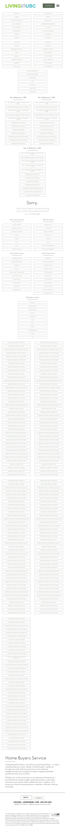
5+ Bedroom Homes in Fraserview (16, 653)
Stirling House (16, 249)
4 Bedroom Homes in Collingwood (48, 494)
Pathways (32, 316)
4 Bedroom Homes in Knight (49, 539)
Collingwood (17, 27)
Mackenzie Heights (16, 49)
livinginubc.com (31, 802)
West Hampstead (48, 289)
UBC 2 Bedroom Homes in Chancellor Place (47, 103)
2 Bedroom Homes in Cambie (49, 346)
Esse (17, 242)
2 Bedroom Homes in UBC (49, 464)
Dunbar (17, 34)
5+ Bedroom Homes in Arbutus (16, 618)
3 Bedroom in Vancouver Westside (32, 188)
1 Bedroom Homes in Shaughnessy (16, 436)
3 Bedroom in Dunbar (32, 181)
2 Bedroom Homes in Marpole (48, 412)
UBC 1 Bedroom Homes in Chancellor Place (18, 103)
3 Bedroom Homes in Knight (16, 539)
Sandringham (48, 265)
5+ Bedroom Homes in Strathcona (16, 734)
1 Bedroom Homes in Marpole (16, 412)
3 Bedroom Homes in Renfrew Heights (16, 571)
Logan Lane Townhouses (16, 272)
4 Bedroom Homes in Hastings (49, 522)
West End (32, 88)
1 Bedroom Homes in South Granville (16, 443)
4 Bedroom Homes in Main (48, 546)
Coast (17, 235)
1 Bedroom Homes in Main (16, 408)
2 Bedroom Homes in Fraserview (48, 377)
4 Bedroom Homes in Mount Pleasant (49, 553)
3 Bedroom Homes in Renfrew (16, 567)
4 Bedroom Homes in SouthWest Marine (48, 595)
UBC (32, 81)
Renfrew (48, 45)
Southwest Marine (32, 74)
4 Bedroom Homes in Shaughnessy (49, 574)
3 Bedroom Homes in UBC (16, 602)
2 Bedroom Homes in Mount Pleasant (49, 415)
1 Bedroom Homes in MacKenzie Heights (16, 405)
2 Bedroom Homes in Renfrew (48, 429)
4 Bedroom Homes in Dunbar (49, 501)
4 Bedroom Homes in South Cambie (49, 578)
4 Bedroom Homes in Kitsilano (49, 536)
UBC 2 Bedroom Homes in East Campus (47, 107)
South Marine (48, 66)
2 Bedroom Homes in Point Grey (48, 422)
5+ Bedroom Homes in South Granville (16, 717)
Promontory (17, 279)
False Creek (48, 13)
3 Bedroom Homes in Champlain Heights (16, 487)
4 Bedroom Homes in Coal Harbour (48, 491)
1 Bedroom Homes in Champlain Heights (16, 349)
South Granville (48, 59)
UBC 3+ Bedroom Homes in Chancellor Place (32, 154)
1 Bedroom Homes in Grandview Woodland (16, 380)
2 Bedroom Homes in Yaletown (49, 474)
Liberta (48, 238)
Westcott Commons (48, 245)
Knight (17, 45)
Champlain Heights (16, 20)
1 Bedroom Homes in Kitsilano (16, 398)
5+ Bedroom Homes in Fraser (16, 650)
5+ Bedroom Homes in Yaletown (16, 748)
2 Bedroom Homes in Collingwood (48, 356)
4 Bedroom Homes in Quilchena (49, 564)
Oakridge (17, 63)
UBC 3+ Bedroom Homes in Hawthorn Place (32, 162)
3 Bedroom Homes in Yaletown (16, 612)
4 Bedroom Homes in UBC (49, 602)
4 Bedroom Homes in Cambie (49, 484)
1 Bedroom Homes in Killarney (16, 394)
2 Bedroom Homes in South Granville (49, 443)
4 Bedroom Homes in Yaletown (49, 612)
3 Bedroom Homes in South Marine (16, 588)
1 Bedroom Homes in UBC (16, 464)
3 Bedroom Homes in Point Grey (16, 560)
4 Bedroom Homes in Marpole (48, 550)
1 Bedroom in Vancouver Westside (18, 136)
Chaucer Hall (48, 224)
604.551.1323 (45, 802)
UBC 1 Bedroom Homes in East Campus (18, 107)
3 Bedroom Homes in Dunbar (16, 501)
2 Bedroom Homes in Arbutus (48, 342)
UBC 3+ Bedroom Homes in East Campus (32, 157)
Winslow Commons (48, 249)
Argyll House (17, 224)
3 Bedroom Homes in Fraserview (16, 515)
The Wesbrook (32, 330)
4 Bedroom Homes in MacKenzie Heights (48, 543)
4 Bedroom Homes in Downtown (48, 498)
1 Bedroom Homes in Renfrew (16, 429)
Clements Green (16, 258)
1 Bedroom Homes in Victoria (16, 467)
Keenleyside (32, 309)
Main (16, 52)
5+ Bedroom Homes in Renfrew (16, 703)
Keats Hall (48, 235)
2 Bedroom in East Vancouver (46, 140)
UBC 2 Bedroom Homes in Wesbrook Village (46, 119)
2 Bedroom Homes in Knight (49, 401)
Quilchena (48, 42)
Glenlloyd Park (48, 231)
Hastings (48, 27)
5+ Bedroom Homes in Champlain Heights (16, 625)
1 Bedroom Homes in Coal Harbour (16, 353)
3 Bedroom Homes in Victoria (16, 605)
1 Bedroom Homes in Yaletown (16, 474)
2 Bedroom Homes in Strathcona (48, 460)
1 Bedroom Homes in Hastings (16, 384)
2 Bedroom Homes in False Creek (48, 370)
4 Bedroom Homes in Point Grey (48, 560)
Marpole (16, 56)
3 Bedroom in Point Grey (32, 174)
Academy (32, 302)
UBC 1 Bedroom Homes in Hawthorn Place (18, 111)
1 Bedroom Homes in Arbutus (16, 342)
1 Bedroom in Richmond (18, 143)
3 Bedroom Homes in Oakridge (16, 557)
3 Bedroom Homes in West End (16, 609)
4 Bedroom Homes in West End (48, 609)
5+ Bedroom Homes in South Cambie (16, 713)
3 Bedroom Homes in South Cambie (16, 578)
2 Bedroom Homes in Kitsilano (49, 398)
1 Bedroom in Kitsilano (18, 126)
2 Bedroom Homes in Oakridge (49, 419)
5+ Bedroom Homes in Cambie (16, 622)
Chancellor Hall (17, 228)
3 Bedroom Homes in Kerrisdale (16, 529)
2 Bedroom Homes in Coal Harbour (48, 353)
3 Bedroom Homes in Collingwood (16, 494)
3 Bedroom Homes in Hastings (16, 522)
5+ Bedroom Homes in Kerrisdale (16, 668)
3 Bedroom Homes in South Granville (16, 581)
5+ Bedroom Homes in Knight (16, 675)
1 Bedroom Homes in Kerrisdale (16, 391)
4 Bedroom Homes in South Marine (49, 588)
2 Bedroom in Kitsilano (47, 126)
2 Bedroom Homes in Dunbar (49, 363)
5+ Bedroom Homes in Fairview (16, 643)
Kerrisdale (48, 34)
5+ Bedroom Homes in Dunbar (16, 639)
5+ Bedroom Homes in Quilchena (16, 699)
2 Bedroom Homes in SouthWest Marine (48, 457)
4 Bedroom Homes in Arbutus (48, 480)
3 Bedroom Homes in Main (16, 546)
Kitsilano (17, 42)
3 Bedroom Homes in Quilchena (16, 564)
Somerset (17, 286)
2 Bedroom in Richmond (47, 143)
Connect (48, 6)
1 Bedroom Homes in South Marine (16, 450)
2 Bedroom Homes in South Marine (49, 450)
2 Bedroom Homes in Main (48, 408)
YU (32, 337)
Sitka (48, 242)
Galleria (48, 228)
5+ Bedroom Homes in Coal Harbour (16, 629)
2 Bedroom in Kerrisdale (46, 133)
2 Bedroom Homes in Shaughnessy (49, 436)
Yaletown (32, 91)
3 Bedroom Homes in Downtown (16, 498)
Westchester (17, 289)
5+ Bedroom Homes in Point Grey (16, 696)
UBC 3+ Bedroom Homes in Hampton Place (32, 166)
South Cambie (48, 56)
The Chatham (48, 279)
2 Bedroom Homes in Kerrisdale (48, 391)
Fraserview (48, 20)
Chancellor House (16, 231)
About (25, 797)
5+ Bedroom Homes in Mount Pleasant (16, 689)
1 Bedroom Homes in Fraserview (16, 377)
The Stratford (48, 286)
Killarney (48, 37)
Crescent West (32, 306)
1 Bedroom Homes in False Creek (16, 370)
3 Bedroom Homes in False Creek (16, 508)
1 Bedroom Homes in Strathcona (16, 460)
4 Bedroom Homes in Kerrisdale (48, 529)
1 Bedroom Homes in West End (16, 471)
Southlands (48, 63)
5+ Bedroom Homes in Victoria (16, 741)
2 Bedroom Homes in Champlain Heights (49, 349)
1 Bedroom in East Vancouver (18, 140)
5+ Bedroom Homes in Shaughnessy (16, 710)
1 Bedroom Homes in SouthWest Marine (16, 457)
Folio (16, 245)
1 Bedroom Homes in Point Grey (16, 422)
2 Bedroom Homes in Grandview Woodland (49, 380)
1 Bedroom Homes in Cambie (16, 346)
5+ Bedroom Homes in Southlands (16, 720)
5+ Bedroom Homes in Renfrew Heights (16, 706)
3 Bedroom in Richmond (32, 195)
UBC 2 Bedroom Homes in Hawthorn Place (46, 111)
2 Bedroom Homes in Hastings (49, 384)
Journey (16, 265)
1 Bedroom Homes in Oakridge (16, 419)
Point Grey (16, 66)
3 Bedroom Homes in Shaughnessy (16, 574)
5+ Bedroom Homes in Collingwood (16, 632)
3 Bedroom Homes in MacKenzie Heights (16, 543)
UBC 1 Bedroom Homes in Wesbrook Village (18, 119)
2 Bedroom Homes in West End (49, 471)
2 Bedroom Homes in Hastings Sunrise (48, 387)
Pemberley (48, 258)
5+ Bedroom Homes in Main (16, 682)
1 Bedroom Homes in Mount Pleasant (16, 415)
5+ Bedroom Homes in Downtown (16, 636)
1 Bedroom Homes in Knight (16, 401)
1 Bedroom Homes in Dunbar (16, 363)
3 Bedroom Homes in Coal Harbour (16, 491)
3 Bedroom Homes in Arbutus (16, 480)
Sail (32, 323)
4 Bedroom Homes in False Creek (48, 508)
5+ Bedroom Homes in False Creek (16, 646)
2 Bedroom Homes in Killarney (49, 394)
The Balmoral (48, 272)
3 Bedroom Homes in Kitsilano (16, 536)
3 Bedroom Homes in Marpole (16, 550)
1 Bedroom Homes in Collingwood (16, 356)
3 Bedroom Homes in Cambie (16, 484)
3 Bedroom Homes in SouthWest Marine (16, 595)
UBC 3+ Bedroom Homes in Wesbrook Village (32, 170)
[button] (16, 14)
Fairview (16, 37)
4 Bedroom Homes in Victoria (48, 605)
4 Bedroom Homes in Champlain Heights (49, 487)
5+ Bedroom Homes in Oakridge (16, 692)
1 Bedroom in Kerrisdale (18, 133)
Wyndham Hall (48, 293)
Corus (17, 238)
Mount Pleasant (17, 59)
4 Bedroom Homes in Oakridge (49, 557)
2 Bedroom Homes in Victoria (48, 467)
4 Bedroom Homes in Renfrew (48, 567)
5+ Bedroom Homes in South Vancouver (16, 727)
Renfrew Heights (48, 49)
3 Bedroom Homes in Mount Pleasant (16, 553)
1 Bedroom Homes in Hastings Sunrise (16, 387)
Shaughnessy (48, 52)
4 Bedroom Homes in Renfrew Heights (49, 571)
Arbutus (16, 13)
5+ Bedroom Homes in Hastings (16, 661)
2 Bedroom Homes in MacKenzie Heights (48, 405)
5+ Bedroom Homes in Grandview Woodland (16, 657)
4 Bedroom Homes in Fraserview (48, 515)
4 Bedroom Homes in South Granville (49, 581)
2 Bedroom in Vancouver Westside (47, 136)
